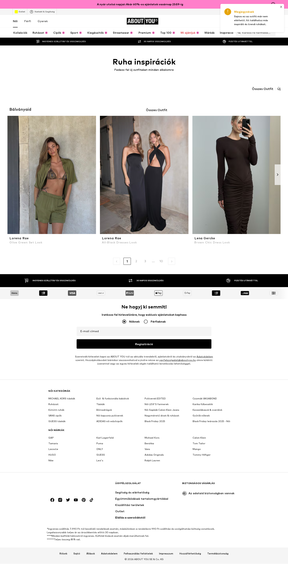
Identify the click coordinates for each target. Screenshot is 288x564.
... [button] (153, 261)
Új (279, 89)
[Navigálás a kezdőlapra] (69, 485)
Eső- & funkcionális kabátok (112, 398)
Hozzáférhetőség (190, 553)
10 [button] (161, 261)
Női (15, 21)
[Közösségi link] (52, 500)
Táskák (100, 404)
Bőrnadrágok (104, 410)
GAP (51, 437)
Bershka (149, 443)
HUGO (52, 454)
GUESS (100, 454)
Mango (197, 449)
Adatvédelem (205, 356)
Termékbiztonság (217, 553)
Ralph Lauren (152, 460)
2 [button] (136, 261)
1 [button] (127, 261)
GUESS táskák (56, 421)
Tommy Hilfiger (202, 454)
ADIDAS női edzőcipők (109, 421)
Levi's (99, 460)
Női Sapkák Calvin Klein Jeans (162, 410)
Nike (50, 460)
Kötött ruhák (56, 410)
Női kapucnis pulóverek (109, 415)
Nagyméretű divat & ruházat (162, 415)
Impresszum (166, 553)
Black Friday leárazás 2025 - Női (211, 421)
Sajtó (76, 553)
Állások (90, 553)
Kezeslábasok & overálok (207, 410)
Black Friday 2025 (155, 421)
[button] (116, 261)
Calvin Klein (199, 437)
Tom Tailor (199, 443)
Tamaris (53, 443)
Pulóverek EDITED (155, 398)
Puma (99, 443)
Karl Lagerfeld (105, 437)
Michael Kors (152, 437)
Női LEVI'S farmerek (156, 404)
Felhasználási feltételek (138, 553)
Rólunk (63, 553)
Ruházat (53, 404)
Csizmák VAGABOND (205, 398)
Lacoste (53, 449)
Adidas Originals (154, 454)
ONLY (99, 449)
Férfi (27, 21)
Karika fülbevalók (203, 404)
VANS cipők (55, 415)
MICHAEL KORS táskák (61, 398)
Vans (147, 449)
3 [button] (145, 261)
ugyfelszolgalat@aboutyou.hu (177, 360)
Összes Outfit (262, 89)
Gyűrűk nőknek (201, 415)
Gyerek (43, 21)
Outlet (22, 11)
